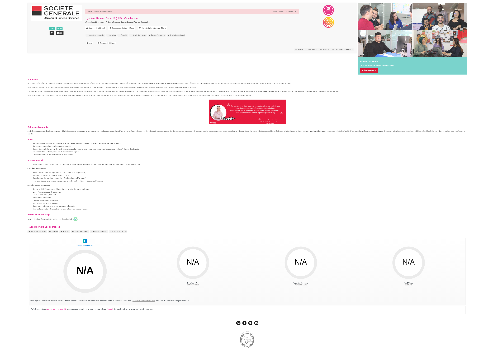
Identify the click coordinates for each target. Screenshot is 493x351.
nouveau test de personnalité (56, 309)
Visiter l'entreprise (369, 70)
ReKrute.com (324, 50)
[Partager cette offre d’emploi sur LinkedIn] (256, 323)
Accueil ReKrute (291, 11)
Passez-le (110, 309)
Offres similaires (278, 11)
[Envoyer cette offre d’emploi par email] (250, 323)
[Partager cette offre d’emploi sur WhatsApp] (238, 323)
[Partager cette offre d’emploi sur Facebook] (244, 323)
